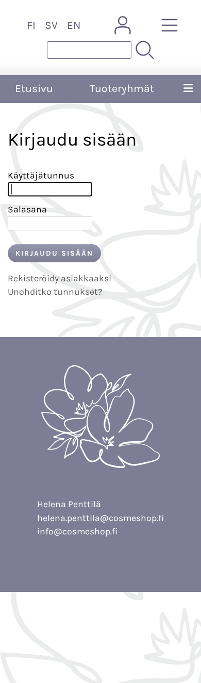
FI (31, 25)
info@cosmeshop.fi (77, 531)
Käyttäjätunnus (41, 175)
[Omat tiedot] (122, 25)
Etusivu (34, 88)
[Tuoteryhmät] (169, 25)
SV (51, 25)
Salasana (27, 209)
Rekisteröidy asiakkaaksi (59, 278)
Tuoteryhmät (122, 88)
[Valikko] (188, 89)
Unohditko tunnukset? (55, 291)
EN (73, 25)
